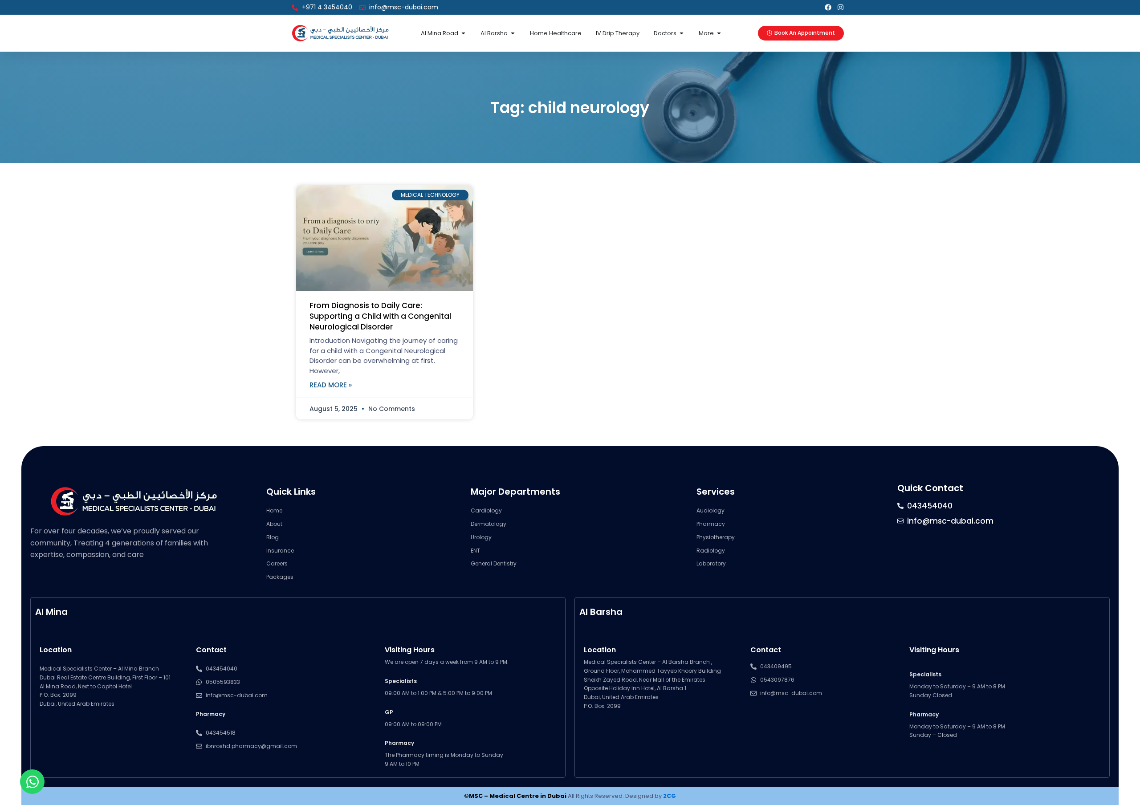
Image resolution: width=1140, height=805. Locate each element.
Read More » (330, 385)
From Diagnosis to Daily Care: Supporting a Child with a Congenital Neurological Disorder (380, 316)
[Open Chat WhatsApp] (32, 781)
